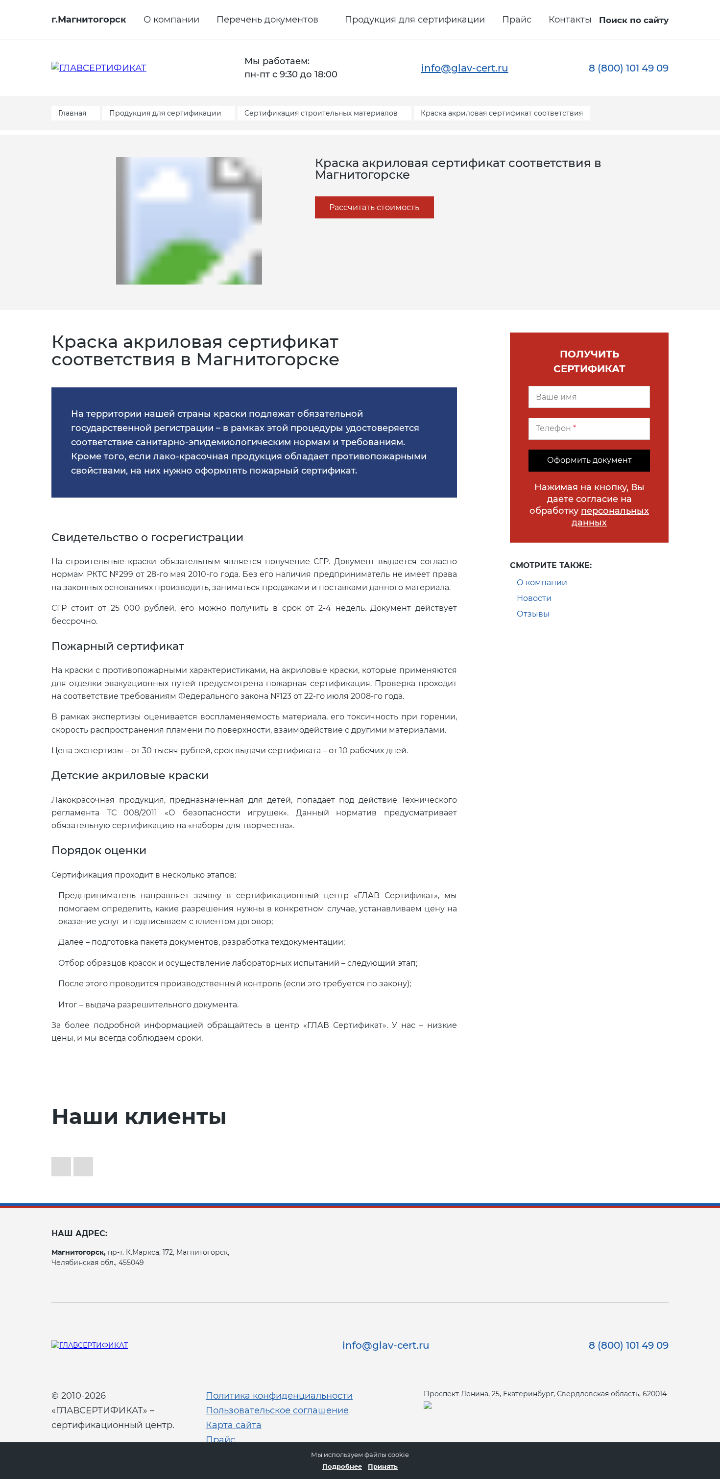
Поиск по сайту (634, 20)
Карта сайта (234, 1425)
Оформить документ (589, 460)
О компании (171, 19)
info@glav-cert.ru (464, 68)
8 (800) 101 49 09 (629, 68)
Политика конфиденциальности (279, 1395)
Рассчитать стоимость (374, 207)
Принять (383, 1466)
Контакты (570, 19)
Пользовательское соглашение (277, 1410)
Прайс (516, 19)
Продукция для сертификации (415, 19)
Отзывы (533, 614)
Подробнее (342, 1466)
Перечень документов (267, 19)
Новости (534, 598)
